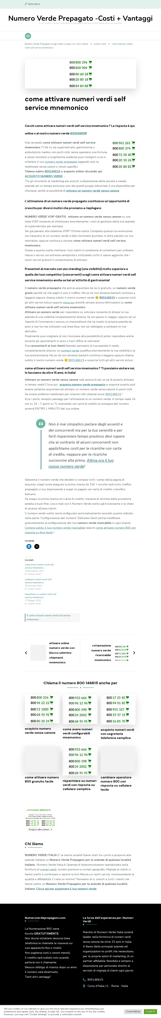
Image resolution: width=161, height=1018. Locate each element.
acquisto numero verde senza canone (40, 731)
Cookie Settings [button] (133, 1011)
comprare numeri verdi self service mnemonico (38, 581)
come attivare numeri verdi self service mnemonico (49, 617)
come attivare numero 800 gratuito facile (42, 779)
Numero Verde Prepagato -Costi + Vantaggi (80, 18)
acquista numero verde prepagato (82, 384)
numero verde (70, 350)
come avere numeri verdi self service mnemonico (39, 566)
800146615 (78, 133)
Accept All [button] (150, 1011)
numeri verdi (48, 869)
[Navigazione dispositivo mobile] (28, 36)
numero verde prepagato (61, 162)
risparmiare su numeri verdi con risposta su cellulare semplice (79, 785)
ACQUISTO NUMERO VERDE (44, 176)
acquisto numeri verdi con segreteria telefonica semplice (117, 734)
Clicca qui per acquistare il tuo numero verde (66, 889)
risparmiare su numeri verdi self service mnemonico (40, 596)
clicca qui (69, 302)
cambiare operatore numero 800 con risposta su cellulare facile (116, 783)
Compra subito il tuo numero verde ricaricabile (55, 528)
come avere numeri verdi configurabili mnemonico (77, 733)
